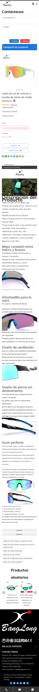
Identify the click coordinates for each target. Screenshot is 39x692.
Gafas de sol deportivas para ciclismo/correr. (18, 558)
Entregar (15, 41)
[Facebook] (11, 683)
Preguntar (14, 145)
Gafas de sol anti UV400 (11, 555)
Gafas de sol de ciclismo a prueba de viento (17, 541)
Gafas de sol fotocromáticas (12, 562)
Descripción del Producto (11, 167)
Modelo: (6, 164)
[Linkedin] (14, 683)
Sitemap (6, 680)
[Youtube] (21, 683)
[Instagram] (24, 683)
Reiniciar (25, 41)
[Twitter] (17, 683)
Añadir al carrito (14, 150)
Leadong (28, 677)
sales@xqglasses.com (22, 669)
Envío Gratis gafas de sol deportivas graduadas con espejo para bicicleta (26, 600)
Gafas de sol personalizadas (12, 551)
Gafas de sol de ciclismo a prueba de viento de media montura (18, 546)
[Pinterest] (27, 683)
